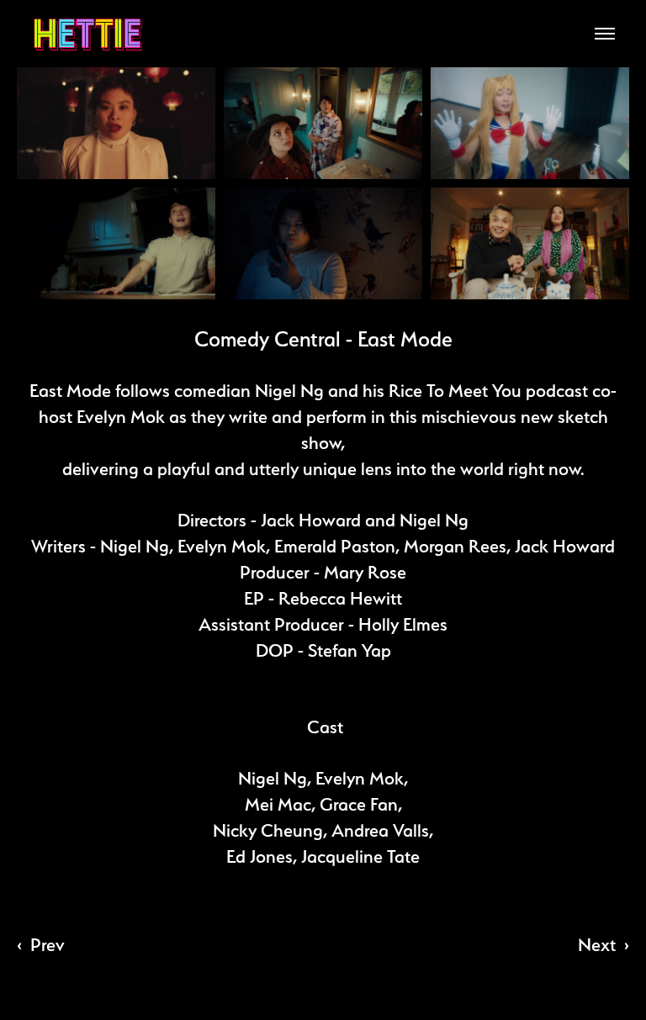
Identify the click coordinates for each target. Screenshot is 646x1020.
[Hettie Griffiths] (88, 34)
